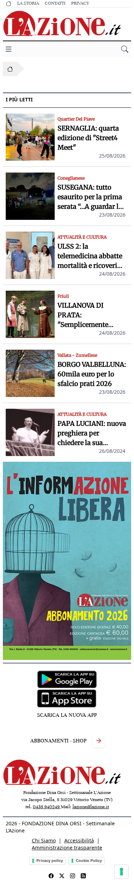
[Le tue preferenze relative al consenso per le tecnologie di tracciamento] (121, 871)
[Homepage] (10, 69)
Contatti (55, 3)
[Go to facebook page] (51, 875)
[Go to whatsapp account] (83, 875)
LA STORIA (28, 3)
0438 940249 (47, 807)
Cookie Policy (89, 860)
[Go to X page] (61, 875)
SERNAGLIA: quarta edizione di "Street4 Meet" (88, 138)
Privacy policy (49, 860)
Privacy (80, 3)
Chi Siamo (44, 840)
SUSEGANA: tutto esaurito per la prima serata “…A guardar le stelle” (90, 197)
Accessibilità (79, 840)
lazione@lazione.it (91, 807)
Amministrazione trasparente (67, 847)
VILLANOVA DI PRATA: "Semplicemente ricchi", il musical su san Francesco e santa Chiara (91, 315)
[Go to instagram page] (72, 875)
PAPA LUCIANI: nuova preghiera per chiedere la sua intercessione (92, 433)
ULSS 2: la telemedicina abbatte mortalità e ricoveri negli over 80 (90, 256)
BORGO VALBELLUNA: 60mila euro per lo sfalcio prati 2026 (92, 374)
